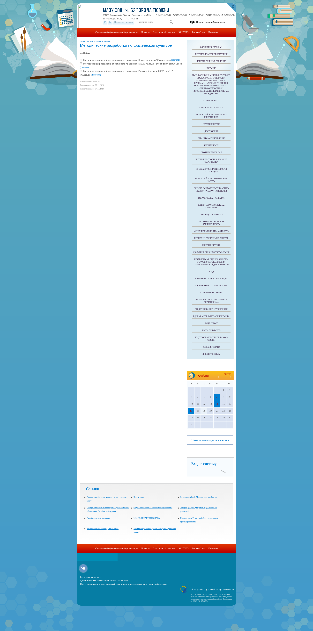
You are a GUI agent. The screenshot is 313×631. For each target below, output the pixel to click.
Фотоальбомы (198, 32)
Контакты (213, 32)
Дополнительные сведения (211, 61)
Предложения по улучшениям (211, 309)
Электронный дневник (164, 32)
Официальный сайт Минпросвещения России (198, 497)
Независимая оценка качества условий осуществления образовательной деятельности (211, 262)
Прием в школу (211, 100)
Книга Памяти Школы (211, 107)
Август (227, 374)
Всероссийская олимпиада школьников (211, 115)
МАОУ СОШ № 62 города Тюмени (136, 11)
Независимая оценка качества (210, 440)
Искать (171, 22)
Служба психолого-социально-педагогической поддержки (211, 189)
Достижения (211, 131)
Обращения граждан (211, 47)
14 (217, 404)
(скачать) (175, 60)
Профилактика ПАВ (211, 152)
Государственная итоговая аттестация (211, 170)
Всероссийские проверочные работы (211, 180)
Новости (145, 32)
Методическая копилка (100, 41)
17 (191, 411)
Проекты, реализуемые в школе (211, 238)
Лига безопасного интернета (98, 518)
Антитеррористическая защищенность (211, 222)
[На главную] (105, 22)
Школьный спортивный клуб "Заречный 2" (211, 160)
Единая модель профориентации (211, 316)
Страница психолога (211, 214)
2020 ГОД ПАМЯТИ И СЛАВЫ (147, 518)
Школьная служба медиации (211, 278)
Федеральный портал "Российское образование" (153, 508)
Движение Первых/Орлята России (211, 252)
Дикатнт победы (211, 354)
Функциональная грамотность (211, 231)
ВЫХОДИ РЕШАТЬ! (211, 347)
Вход (223, 471)
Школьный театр (211, 245)
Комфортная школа (211, 292)
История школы (211, 124)
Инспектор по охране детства (211, 285)
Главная (84, 41)
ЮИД (211, 271)
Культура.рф (139, 497)
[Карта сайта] (110, 22)
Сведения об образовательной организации (116, 32)
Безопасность (211, 145)
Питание (211, 68)
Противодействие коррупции (211, 54)
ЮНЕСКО (183, 32)
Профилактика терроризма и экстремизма (211, 301)
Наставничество (211, 330)
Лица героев (211, 323)
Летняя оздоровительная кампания (211, 206)
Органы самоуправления (211, 138)
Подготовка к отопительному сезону (211, 338)
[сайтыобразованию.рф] (231, 8)
